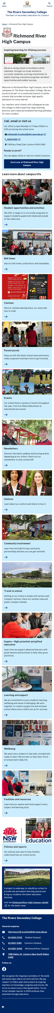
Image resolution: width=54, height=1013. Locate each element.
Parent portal (11, 350)
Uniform (8, 499)
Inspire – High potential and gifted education (23, 643)
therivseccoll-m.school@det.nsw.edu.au (27, 932)
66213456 (14, 139)
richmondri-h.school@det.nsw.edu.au (26, 134)
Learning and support (16, 695)
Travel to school (13, 591)
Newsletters (11, 448)
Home (4, 24)
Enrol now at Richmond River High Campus (27, 164)
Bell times (9, 258)
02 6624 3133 (15, 937)
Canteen (9, 303)
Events (8, 398)
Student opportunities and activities (24, 208)
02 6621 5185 (15, 943)
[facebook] (4, 970)
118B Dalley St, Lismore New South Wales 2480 (28, 956)
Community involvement (17, 543)
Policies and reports (15, 846)
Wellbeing (9, 748)
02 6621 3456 (15, 948)
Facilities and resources (17, 799)
